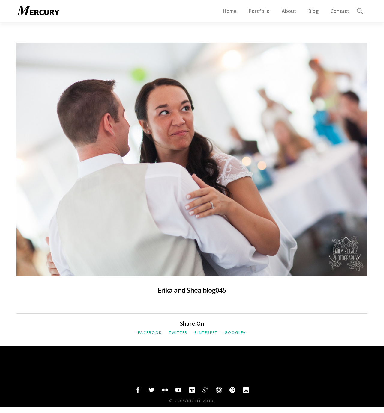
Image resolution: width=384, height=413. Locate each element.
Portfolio (259, 11)
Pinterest (206, 332)
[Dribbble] (219, 391)
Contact (340, 11)
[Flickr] (165, 391)
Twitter (178, 332)
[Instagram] (246, 391)
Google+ (235, 332)
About (289, 11)
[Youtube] (179, 391)
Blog (313, 11)
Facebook (150, 332)
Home (230, 11)
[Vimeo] (192, 391)
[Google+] (205, 391)
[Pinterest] (233, 391)
